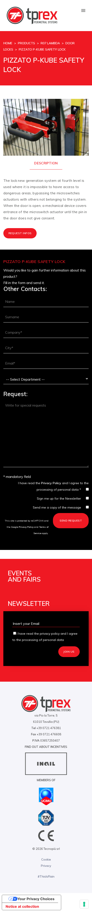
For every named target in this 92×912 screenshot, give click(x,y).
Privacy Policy (51, 483)
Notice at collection (22, 906)
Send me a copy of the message (57, 507)
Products (26, 43)
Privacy (46, 865)
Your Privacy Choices (35, 899)
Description (46, 163)
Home (7, 43)
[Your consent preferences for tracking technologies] (84, 904)
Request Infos (20, 233)
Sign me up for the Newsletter (59, 498)
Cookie (46, 859)
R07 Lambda (50, 43)
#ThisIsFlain (46, 876)
